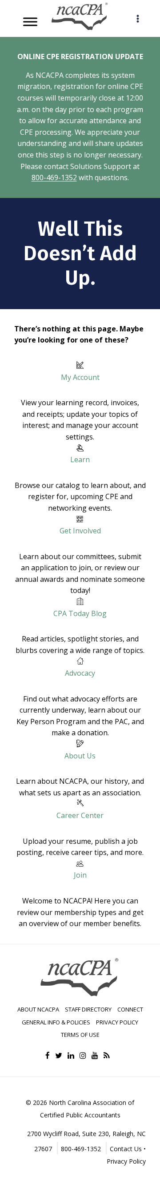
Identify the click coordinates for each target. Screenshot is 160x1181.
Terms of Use (80, 1035)
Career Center (80, 815)
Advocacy (80, 673)
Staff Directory (88, 1009)
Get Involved (80, 531)
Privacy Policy (117, 1022)
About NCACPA (38, 1009)
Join (80, 875)
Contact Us (126, 1149)
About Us (80, 756)
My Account (80, 377)
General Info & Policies (56, 1022)
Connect (130, 1009)
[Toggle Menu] (30, 21)
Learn (80, 459)
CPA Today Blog (80, 613)
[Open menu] (137, 18)
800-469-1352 (54, 177)
